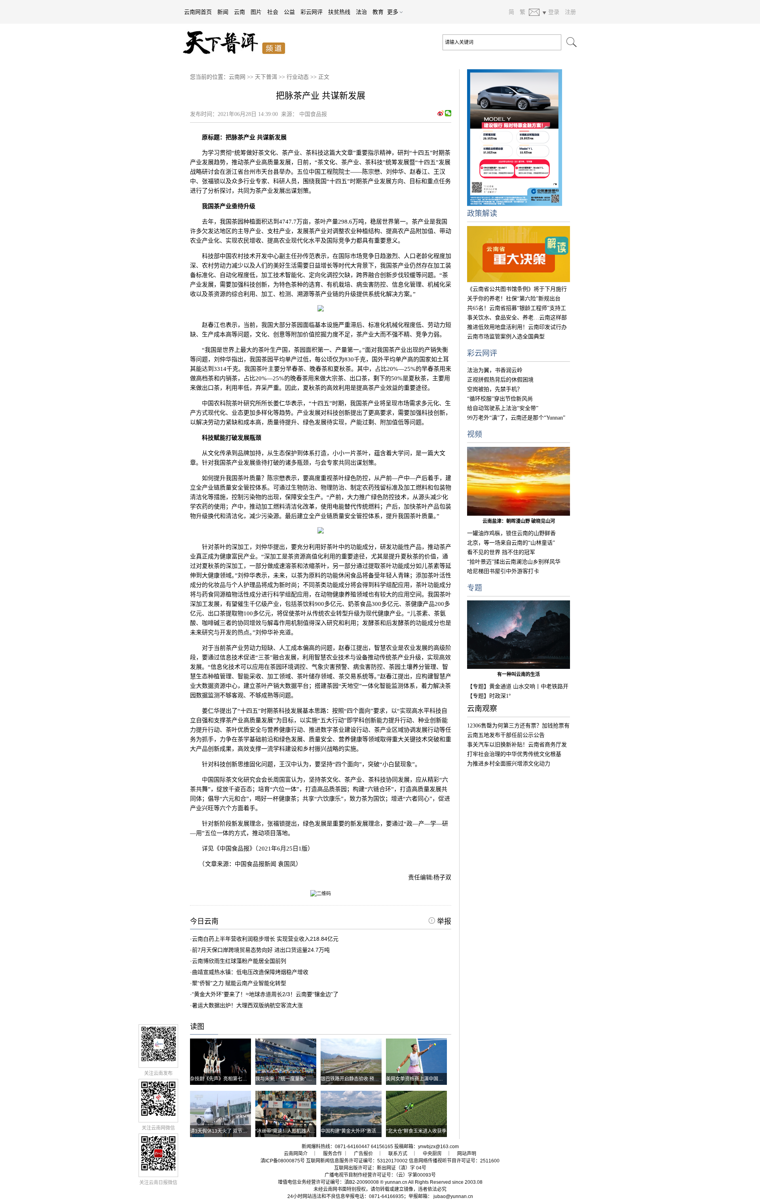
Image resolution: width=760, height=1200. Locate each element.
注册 (570, 12)
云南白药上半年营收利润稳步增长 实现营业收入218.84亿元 (265, 939)
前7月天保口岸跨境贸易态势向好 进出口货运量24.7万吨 (261, 950)
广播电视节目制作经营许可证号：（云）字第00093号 (380, 1175)
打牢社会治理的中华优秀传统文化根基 (514, 754)
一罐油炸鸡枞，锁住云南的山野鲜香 (511, 533)
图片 (256, 12)
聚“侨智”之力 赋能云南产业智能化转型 (239, 983)
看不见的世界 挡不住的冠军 (501, 552)
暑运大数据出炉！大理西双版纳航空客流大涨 (247, 1005)
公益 (289, 12)
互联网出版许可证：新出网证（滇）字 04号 (380, 1168)
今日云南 (204, 921)
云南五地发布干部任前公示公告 (506, 735)
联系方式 (397, 1153)
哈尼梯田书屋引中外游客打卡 (503, 571)
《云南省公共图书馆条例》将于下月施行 (517, 289)
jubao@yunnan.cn (453, 1196)
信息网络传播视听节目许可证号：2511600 (454, 1161)
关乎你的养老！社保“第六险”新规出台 (513, 299)
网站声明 (466, 1153)
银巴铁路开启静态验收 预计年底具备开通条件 (369, 1079)
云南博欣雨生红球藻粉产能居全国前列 (239, 961)
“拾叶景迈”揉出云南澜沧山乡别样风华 (513, 562)
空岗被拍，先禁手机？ (494, 389)
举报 (443, 921)
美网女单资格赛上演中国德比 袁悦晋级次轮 (431, 1079)
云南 (239, 12)
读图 (197, 1027)
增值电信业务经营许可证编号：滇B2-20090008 (328, 1182)
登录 (553, 12)
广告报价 (363, 1153)
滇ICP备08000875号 (282, 1161)
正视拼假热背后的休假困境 (500, 380)
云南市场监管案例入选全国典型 (506, 337)
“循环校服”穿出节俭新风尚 (500, 399)
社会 (272, 12)
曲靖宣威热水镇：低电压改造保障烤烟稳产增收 (250, 972)
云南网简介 (296, 1153)
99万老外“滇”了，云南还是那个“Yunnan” (516, 418)
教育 (378, 12)
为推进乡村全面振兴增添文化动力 (508, 764)
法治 (361, 12)
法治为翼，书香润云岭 (494, 370)
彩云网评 (311, 12)
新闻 (222, 12)
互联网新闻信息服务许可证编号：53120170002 (357, 1161)
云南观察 (482, 708)
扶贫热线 (339, 12)
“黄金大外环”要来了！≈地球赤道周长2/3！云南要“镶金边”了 (265, 994)
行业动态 (298, 77)
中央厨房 (432, 1153)
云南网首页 (198, 12)
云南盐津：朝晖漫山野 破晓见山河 (519, 521)
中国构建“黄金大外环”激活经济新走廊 (360, 1131)
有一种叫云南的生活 (518, 674)
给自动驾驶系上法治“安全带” (502, 408)
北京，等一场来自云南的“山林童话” (511, 543)
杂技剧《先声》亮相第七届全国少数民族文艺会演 (242, 1079)
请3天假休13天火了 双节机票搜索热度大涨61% (240, 1131)
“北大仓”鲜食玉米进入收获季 (416, 1131)
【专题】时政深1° (489, 696)
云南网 (237, 77)
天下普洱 (266, 77)
